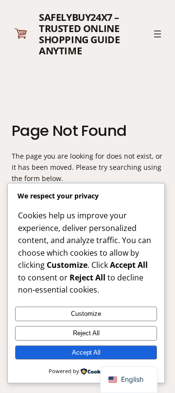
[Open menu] (157, 34)
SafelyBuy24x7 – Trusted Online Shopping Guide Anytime (79, 34)
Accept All (86, 352)
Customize (86, 313)
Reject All (86, 333)
